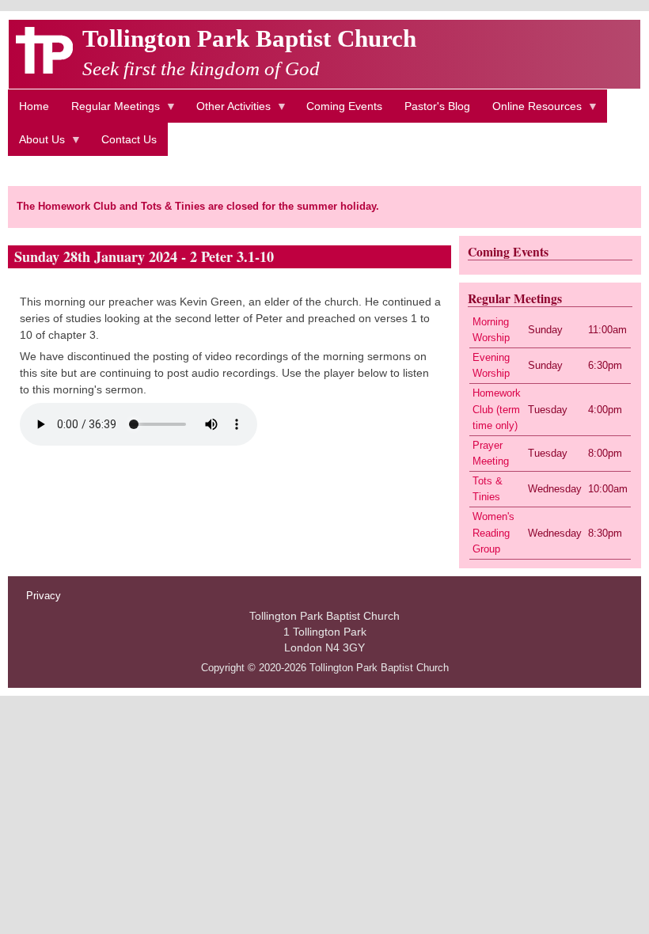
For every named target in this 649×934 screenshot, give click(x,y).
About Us (36, 144)
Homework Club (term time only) (497, 409)
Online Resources (531, 111)
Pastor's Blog (437, 106)
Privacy (43, 596)
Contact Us (129, 139)
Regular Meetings (110, 111)
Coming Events (344, 106)
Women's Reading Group (493, 532)
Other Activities (228, 111)
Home (34, 106)
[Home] (44, 69)
